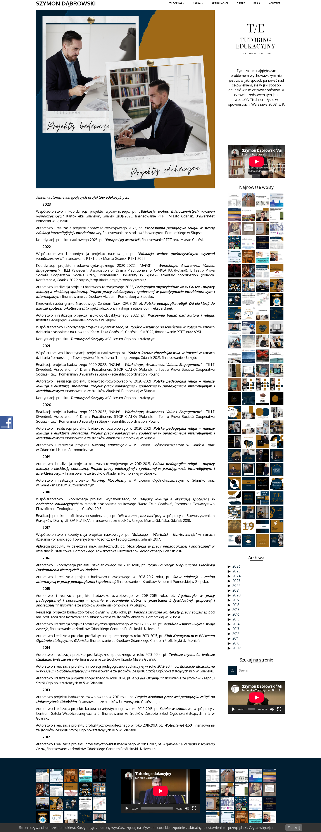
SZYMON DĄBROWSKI (66, 3)
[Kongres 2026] (249, 214)
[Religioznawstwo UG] (263, 200)
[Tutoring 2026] (263, 214)
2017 (235, 609)
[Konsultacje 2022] (277, 384)
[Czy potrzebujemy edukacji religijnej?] (249, 327)
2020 (236, 595)
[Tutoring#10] (263, 427)
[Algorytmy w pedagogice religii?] (235, 200)
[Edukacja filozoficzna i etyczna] (249, 498)
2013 (235, 629)
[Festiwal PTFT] (277, 200)
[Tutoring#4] (263, 455)
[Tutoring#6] (235, 455)
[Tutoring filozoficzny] (235, 526)
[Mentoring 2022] (249, 384)
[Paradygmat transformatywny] (263, 498)
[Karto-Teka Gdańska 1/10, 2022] (249, 341)
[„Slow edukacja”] (277, 540)
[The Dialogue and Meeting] (263, 412)
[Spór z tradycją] (277, 512)
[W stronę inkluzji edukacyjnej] (249, 356)
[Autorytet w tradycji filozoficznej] (277, 285)
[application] (256, 697)
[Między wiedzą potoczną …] (235, 540)
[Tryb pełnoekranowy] (279, 709)
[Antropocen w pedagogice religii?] (263, 341)
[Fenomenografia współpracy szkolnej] (235, 256)
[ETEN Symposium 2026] (235, 214)
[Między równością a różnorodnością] (249, 441)
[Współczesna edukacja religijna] (263, 540)
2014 (236, 624)
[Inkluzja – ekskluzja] (263, 483)
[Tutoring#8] (235, 441)
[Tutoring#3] (277, 455)
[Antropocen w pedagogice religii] (277, 299)
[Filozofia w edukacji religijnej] (277, 441)
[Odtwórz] (233, 709)
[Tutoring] (249, 526)
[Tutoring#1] (249, 469)
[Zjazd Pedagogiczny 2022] (277, 356)
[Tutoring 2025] (277, 256)
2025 (236, 571)
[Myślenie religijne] (263, 398)
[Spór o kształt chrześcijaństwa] (277, 398)
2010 (236, 643)
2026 (236, 566)
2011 (235, 638)
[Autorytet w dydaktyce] (235, 299)
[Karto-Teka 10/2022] (235, 370)
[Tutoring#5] (249, 455)
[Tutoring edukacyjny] (263, 469)
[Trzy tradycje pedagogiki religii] (263, 327)
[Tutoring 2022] (263, 384)
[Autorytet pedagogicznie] (263, 285)
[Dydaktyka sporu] (235, 512)
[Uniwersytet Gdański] (263, 228)
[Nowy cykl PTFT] (263, 356)
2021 (235, 590)
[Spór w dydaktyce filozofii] (249, 540)
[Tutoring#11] (235, 427)
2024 (236, 576)
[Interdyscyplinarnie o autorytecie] (249, 285)
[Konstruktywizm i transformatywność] (235, 498)
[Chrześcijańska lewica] (249, 512)
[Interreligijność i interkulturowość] (277, 327)
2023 (236, 581)
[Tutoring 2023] (277, 341)
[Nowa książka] (235, 384)
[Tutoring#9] (277, 427)
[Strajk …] (277, 526)
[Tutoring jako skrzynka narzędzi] (263, 256)
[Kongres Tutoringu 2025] (263, 242)
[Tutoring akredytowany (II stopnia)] (249, 313)
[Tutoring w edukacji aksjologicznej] (235, 327)
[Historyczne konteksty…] (249, 228)
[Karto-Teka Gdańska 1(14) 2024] (235, 270)
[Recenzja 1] (277, 370)
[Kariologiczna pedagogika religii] (235, 228)
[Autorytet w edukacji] (263, 299)
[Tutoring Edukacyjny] (277, 498)
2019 (235, 600)
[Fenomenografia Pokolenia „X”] (277, 214)
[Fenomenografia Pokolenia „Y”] (235, 242)
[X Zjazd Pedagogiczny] (263, 512)
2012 (235, 633)
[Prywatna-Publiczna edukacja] (277, 469)
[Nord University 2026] (249, 200)
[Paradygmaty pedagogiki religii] (277, 270)
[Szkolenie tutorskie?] (277, 313)
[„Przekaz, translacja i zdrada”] (235, 341)
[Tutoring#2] (235, 469)
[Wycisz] (272, 709)
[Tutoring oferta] (249, 412)
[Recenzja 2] (263, 370)
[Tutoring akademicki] (263, 270)
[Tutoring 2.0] (249, 270)
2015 (235, 619)
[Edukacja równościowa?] (277, 483)
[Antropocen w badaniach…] (249, 256)
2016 (235, 614)
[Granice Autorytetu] (249, 299)
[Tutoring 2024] (235, 313)
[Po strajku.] (263, 526)
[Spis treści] (249, 370)
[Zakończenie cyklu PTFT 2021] (235, 398)
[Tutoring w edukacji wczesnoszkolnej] (263, 313)
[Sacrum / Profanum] (249, 483)
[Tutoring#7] (263, 441)
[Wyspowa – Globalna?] (235, 483)
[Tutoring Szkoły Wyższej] (277, 242)
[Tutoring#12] (277, 412)
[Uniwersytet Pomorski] (277, 228)
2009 (236, 648)
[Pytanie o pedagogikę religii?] (249, 242)
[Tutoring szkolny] (235, 356)
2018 (235, 605)
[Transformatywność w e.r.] (235, 412)
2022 (236, 585)
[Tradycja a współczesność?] (249, 398)
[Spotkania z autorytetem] (235, 285)
